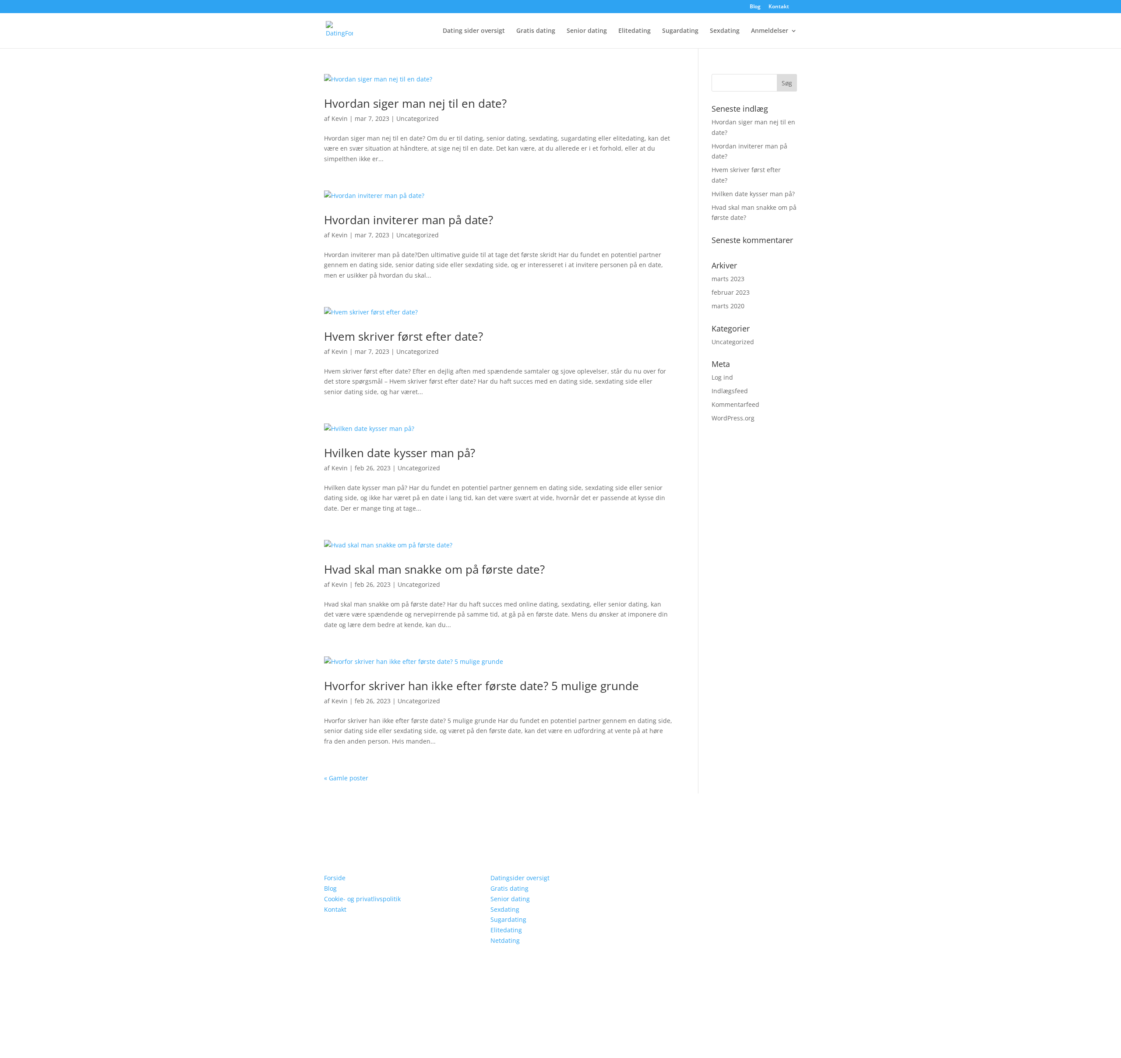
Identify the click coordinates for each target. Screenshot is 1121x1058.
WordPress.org (733, 418)
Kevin (339, 118)
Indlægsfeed (730, 391)
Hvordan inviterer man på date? (408, 220)
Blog (755, 7)
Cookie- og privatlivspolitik (362, 899)
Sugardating (680, 31)
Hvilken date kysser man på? (399, 453)
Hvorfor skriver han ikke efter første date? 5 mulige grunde (481, 686)
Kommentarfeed (735, 404)
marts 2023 (728, 279)
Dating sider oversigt (474, 31)
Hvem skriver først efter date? (403, 336)
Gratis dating (535, 31)
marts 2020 (728, 306)
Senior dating (587, 31)
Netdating (505, 940)
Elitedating (634, 31)
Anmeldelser (769, 31)
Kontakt (778, 7)
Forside (334, 878)
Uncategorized (417, 118)
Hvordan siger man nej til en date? (415, 103)
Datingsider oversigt (520, 878)
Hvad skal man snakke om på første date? (434, 569)
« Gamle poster (346, 778)
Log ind (722, 377)
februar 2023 (731, 292)
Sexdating (725, 31)
